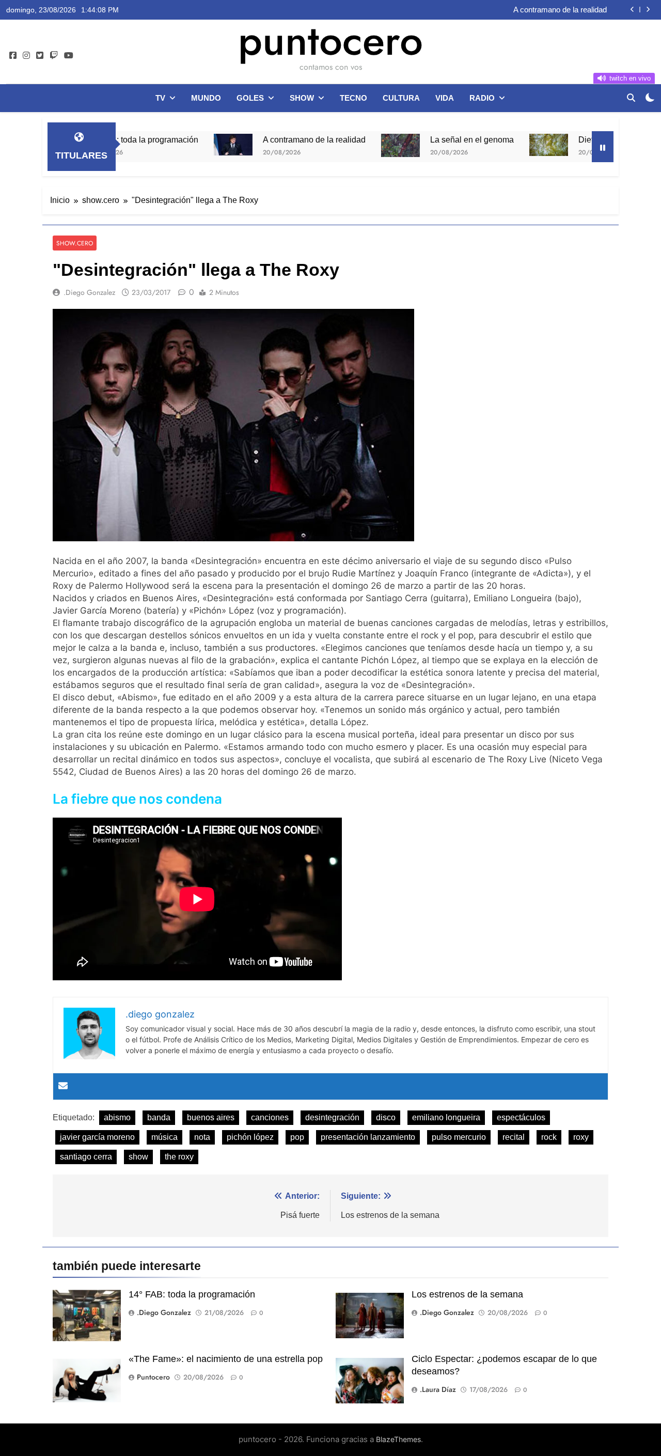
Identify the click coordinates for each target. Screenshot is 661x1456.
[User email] (63, 1086)
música (164, 1137)
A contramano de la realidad (560, 10)
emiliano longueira (446, 1117)
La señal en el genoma (427, 139)
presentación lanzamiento (368, 1137)
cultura (401, 97)
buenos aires (210, 1117)
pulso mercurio (459, 1137)
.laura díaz (438, 1389)
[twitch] (53, 56)
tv (160, 97)
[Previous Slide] (632, 9)
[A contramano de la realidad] (188, 144)
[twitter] (39, 56)
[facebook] (13, 56)
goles (250, 97)
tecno (353, 97)
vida (444, 97)
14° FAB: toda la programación (192, 1294)
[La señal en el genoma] (356, 145)
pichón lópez (250, 1137)
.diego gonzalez (89, 292)
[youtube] (68, 56)
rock (549, 1137)
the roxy (179, 1156)
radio (482, 97)
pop (297, 1137)
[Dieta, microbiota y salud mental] (504, 145)
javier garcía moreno (97, 1137)
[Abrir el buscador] (631, 97)
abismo (117, 1117)
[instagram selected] (26, 56)
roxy (581, 1137)
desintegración (332, 1117)
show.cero (74, 243)
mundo (206, 97)
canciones (270, 1117)
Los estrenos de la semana (467, 1294)
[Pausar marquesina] (602, 146)
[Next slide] (648, 9)
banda (158, 1117)
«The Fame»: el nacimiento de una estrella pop (226, 1359)
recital (513, 1137)
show (302, 97)
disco (386, 1117)
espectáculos (521, 1117)
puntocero (330, 40)
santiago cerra (86, 1156)
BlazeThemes (398, 1439)
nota (202, 1137)
